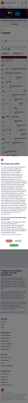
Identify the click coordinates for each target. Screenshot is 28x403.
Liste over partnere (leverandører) (11, 234)
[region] (14, 201)
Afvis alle (9, 241)
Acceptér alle (14, 245)
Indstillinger (18, 241)
